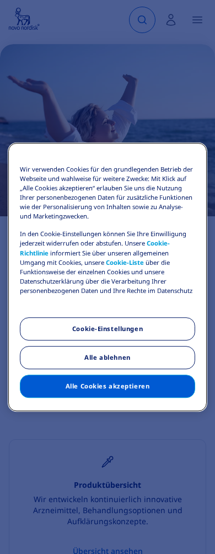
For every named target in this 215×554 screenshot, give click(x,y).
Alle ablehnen (107, 357)
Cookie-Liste (125, 262)
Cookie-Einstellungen (107, 328)
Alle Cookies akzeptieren (108, 386)
